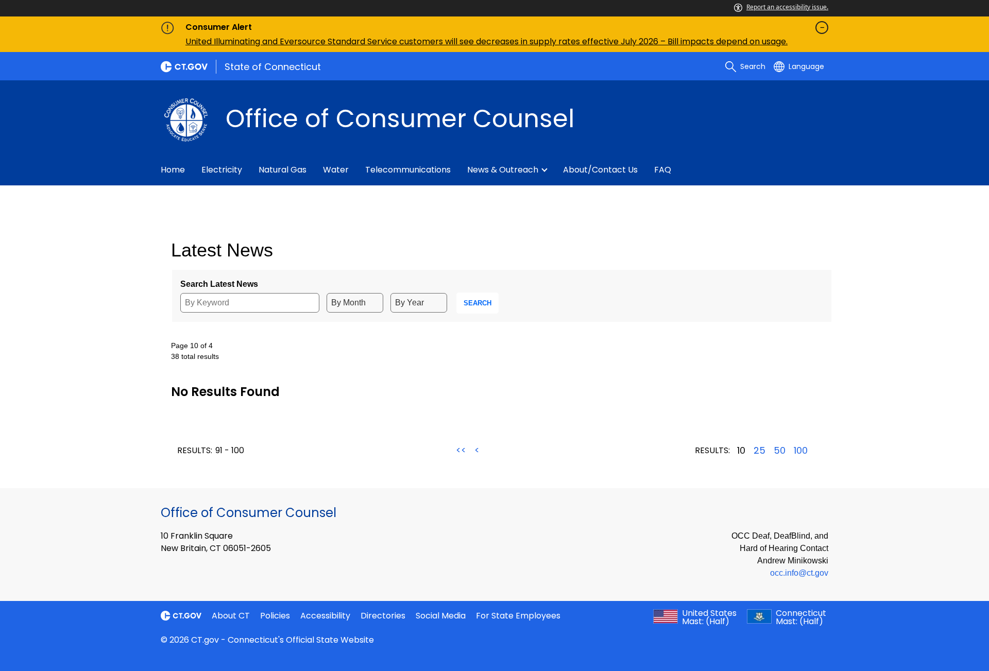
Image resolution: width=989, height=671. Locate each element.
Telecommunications (408, 170)
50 (780, 450)
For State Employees (518, 616)
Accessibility (325, 616)
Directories (383, 616)
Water (336, 170)
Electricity (221, 170)
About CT (231, 616)
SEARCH (477, 303)
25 (759, 450)
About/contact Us (600, 170)
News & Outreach (502, 170)
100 (801, 450)
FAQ (662, 170)
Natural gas (282, 170)
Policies (275, 616)
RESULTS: (194, 450)
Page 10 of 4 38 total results (195, 350)
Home (173, 170)
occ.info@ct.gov (799, 573)
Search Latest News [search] (219, 284)
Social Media (441, 616)
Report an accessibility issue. (787, 7)
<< (461, 450)
